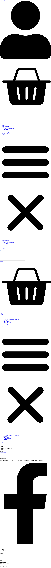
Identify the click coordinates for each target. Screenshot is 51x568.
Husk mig (2, 450)
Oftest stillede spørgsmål (6, 133)
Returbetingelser (6, 244)
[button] (25, 187)
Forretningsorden (6, 132)
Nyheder (3, 316)
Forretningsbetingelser (7, 131)
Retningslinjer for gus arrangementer (9, 318)
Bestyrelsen (6, 129)
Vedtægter (5, 245)
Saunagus (3, 125)
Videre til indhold (2, 0)
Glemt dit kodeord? (3, 452)
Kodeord (1, 449)
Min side (3, 326)
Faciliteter (5, 323)
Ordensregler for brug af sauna (9, 128)
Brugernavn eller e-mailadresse (5, 448)
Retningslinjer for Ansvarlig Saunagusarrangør (11, 319)
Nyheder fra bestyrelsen (5, 126)
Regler (3, 127)
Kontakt (3, 134)
